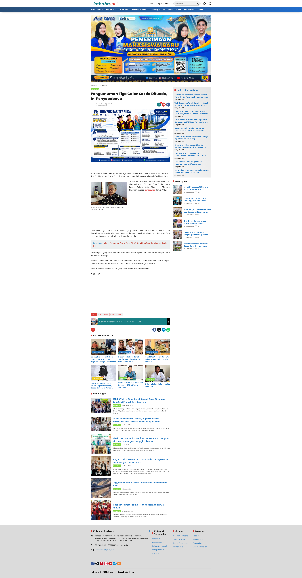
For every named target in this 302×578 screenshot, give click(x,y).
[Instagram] (106, 563)
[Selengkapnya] (149, 531)
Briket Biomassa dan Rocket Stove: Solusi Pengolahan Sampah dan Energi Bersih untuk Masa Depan (196, 245)
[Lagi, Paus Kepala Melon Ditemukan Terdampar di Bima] (101, 488)
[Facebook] (154, 330)
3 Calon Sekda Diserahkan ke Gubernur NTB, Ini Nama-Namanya (130, 385)
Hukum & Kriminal (159, 546)
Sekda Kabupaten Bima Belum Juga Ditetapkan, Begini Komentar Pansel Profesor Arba (101, 385)
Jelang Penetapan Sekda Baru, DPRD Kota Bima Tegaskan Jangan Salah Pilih (103, 359)
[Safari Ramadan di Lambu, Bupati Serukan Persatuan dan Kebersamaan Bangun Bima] (101, 424)
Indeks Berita (178, 547)
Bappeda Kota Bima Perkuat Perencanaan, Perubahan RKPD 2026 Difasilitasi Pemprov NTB (190, 154)
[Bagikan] (168, 105)
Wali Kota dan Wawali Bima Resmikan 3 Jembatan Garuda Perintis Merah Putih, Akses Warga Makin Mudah (191, 104)
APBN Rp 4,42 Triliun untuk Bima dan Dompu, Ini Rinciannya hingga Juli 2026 (197, 211)
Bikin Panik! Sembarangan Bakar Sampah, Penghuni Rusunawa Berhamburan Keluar (188, 163)
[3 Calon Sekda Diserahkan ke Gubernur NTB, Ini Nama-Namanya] (130, 372)
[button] (198, 4)
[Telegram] (164, 330)
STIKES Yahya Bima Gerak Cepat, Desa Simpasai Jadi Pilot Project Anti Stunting (139, 400)
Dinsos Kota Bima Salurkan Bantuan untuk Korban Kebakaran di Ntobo (190, 129)
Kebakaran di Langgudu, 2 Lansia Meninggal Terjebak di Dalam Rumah (190, 146)
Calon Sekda (103, 314)
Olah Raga (156, 553)
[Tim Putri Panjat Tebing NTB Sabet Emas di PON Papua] (101, 510)
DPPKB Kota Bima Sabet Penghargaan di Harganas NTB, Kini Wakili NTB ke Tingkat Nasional (197, 233)
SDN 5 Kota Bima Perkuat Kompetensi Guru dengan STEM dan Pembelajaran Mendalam (190, 121)
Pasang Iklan (198, 543)
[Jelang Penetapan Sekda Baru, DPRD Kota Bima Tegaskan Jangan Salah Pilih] (103, 347)
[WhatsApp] (168, 330)
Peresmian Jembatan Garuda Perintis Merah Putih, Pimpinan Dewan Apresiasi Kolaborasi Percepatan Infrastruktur (191, 96)
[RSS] (119, 563)
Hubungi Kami (198, 539)
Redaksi (196, 536)
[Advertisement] (118, 165)
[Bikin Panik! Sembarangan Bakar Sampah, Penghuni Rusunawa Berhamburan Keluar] (177, 223)
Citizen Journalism (200, 547)
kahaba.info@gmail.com (104, 550)
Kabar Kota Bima (98, 352)
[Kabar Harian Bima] (105, 3)
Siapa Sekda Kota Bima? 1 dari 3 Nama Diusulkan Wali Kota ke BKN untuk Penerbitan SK (129, 359)
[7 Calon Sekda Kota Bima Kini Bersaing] (157, 373)
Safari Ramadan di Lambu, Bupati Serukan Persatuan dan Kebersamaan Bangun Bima (136, 420)
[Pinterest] (101, 563)
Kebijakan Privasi (179, 539)
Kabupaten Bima (98, 379)
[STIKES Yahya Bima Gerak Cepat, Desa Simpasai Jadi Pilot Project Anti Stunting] (101, 405)
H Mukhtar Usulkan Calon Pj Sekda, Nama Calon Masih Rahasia (157, 359)
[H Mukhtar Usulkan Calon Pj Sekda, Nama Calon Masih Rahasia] (157, 347)
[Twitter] (159, 330)
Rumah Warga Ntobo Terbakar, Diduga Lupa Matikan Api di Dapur (191, 138)
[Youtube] (110, 563)
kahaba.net (99, 104)
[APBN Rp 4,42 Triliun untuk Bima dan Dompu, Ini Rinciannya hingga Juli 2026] (177, 212)
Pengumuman (117, 314)
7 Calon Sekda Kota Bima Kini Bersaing (157, 385)
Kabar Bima (95, 89)
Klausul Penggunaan (181, 543)
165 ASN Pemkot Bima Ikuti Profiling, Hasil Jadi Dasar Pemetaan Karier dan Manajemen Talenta (195, 199)
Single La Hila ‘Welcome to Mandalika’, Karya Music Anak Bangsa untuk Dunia (141, 461)
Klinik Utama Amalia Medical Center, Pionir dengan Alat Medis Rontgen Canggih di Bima (141, 440)
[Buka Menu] (209, 3)
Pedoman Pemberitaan (182, 536)
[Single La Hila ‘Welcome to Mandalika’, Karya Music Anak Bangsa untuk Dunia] (101, 466)
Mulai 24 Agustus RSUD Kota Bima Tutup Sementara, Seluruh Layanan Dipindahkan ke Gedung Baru (191, 171)
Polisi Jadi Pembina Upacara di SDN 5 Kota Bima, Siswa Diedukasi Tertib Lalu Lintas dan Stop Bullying (191, 112)
